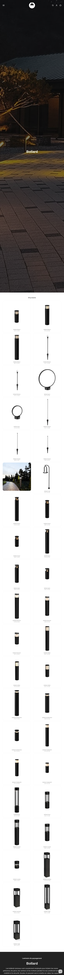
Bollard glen (47, 556)
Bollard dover (17, 523)
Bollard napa (47, 911)
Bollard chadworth (47, 749)
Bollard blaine (16, 329)
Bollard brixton (47, 362)
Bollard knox (17, 814)
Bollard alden (47, 652)
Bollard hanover (17, 620)
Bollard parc (47, 394)
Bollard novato (16, 846)
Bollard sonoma (47, 879)
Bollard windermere (17, 717)
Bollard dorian (47, 426)
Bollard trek (47, 491)
